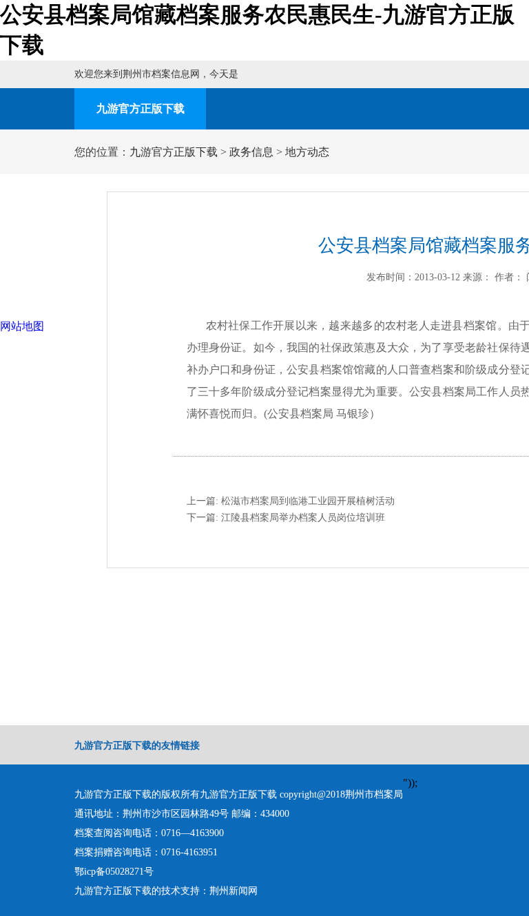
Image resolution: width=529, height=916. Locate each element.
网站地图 (22, 326)
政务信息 (251, 152)
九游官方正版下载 (140, 108)
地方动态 (307, 152)
